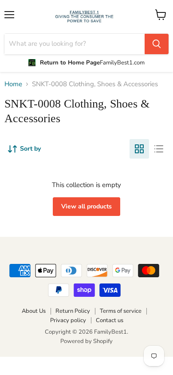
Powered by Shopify (86, 341)
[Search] (157, 44)
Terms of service (121, 311)
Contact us (109, 320)
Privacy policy (68, 320)
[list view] (159, 149)
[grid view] (139, 149)
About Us (34, 311)
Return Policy (72, 311)
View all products (86, 206)
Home (13, 84)
